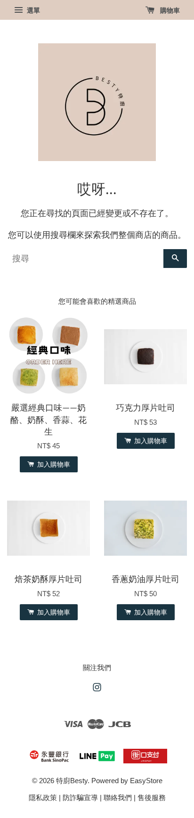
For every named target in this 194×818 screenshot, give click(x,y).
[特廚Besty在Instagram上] (97, 689)
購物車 (169, 10)
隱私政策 (43, 798)
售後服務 (151, 798)
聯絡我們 (118, 798)
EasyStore (146, 781)
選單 (32, 10)
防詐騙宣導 (80, 798)
